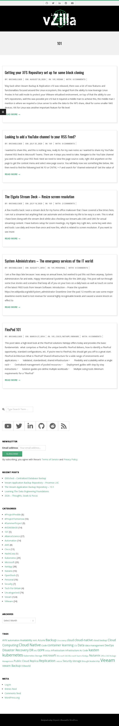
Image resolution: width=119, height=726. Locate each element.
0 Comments (79, 79)
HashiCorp (10, 553)
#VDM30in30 (11, 527)
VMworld (26, 665)
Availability (26, 640)
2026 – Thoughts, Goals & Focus (21, 495)
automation (14, 640)
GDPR (40, 650)
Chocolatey (61, 640)
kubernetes (12, 655)
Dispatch (56, 720)
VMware (75, 336)
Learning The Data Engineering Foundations (27, 491)
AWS (7, 544)
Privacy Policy (70, 459)
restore (59, 661)
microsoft (49, 655)
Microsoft (9, 562)
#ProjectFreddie (13, 514)
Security (9, 583)
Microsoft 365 (62, 656)
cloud (70, 640)
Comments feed (13, 693)
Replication (47, 660)
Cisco (58, 336)
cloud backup (100, 640)
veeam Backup (11, 665)
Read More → (12, 114)
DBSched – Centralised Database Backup (25, 478)
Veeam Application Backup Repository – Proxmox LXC (32, 482)
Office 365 (105, 656)
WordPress (73, 720)
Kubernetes (10, 557)
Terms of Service (50, 459)
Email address (10, 447)
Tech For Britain (13, 588)
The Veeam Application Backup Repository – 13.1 (29, 486)
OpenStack (10, 575)
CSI (75, 645)
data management (94, 645)
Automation (11, 540)
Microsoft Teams (75, 656)
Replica (34, 661)
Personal (60, 268)
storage (77, 661)
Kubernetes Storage (33, 655)
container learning (60, 645)
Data (81, 645)
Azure (41, 640)
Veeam (60, 79)
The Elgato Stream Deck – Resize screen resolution (39, 196)
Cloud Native (30, 644)
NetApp (66, 336)
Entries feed (11, 688)
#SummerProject (13, 523)
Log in (8, 684)
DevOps (109, 645)
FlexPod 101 (13, 329)
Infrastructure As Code (76, 650)
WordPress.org (12, 697)
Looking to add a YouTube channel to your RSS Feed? (40, 136)
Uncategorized (12, 592)
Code (44, 645)
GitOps (47, 650)
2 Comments (68, 203)
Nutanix (8, 570)
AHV (4, 640)
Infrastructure (58, 650)
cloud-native (84, 640)
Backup (51, 640)
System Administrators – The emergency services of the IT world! (49, 261)
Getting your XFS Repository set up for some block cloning (44, 72)
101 (54, 79)
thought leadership (91, 661)
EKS (35, 650)
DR (31, 650)
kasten (94, 650)
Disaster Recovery (15, 650)
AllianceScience (12, 536)
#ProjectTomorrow (14, 518)
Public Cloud (21, 661)
